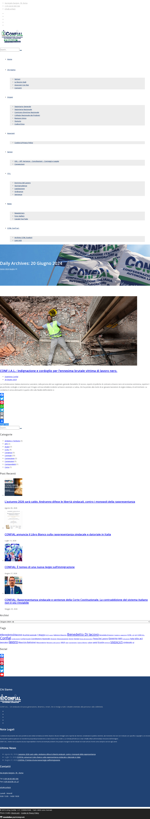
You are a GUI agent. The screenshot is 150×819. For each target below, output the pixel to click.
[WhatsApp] (75, 406)
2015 (47, 635)
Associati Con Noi (22, 85)
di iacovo (54, 639)
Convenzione (10, 458)
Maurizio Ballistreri (27, 642)
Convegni (8, 455)
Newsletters (19, 213)
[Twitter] (75, 399)
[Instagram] (75, 659)
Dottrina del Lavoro (23, 183)
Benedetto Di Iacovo (83, 634)
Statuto (18, 121)
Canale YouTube (21, 219)
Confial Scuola (25, 639)
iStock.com (15, 813)
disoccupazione (62, 639)
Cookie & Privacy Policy (24, 143)
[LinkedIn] (75, 667)
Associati (11, 133)
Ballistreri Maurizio (60, 635)
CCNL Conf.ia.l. (13, 228)
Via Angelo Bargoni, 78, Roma (16, 3)
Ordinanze (19, 191)
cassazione (123, 635)
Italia (132, 638)
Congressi (8, 452)
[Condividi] (75, 421)
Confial (5, 638)
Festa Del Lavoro (100, 638)
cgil (133, 635)
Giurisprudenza (21, 186)
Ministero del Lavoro (53, 642)
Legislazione (20, 189)
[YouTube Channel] (75, 674)
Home (9, 59)
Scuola (101, 642)
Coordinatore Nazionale (40, 638)
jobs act (139, 638)
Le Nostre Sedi (20, 82)
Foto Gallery (19, 216)
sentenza (107, 642)
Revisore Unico (20, 118)
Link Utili (18, 240)
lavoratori (4, 642)
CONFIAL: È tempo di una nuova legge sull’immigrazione (40, 567)
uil (133, 642)
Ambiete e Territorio (12, 441)
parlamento (73, 642)
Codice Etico (19, 124)
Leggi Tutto (4, 424)
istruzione (126, 639)
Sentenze (18, 194)
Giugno (12, 269)
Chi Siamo (11, 70)
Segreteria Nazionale (23, 109)
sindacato (127, 642)
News (9, 204)
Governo (113, 638)
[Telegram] (75, 410)
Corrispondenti (10, 464)
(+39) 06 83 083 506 (12, 6)
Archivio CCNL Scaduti (23, 237)
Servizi (10, 152)
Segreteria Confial (11, 377)
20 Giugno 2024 (11, 379)
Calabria (117, 635)
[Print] (75, 414)
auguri (51, 635)
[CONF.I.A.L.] (12, 42)
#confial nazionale (30, 635)
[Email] (75, 417)
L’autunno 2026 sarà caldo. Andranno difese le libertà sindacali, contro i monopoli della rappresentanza (70, 501)
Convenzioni (19, 164)
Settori (17, 79)
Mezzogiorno (41, 642)
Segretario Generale (23, 106)
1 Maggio (41, 634)
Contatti (18, 88)
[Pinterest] (75, 402)
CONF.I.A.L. (141, 635)
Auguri (7, 447)
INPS (120, 638)
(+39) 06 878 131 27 (11, 782)
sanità (95, 642)
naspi (67, 642)
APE (6, 444)
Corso (7, 467)
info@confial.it (10, 9)
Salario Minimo (82, 642)
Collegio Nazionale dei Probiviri (27, 115)
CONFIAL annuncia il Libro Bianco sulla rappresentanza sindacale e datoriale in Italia (58, 534)
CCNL (7, 450)
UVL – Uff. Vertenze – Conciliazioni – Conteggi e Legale (37, 161)
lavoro (13, 642)
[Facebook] (75, 395)
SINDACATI (116, 642)
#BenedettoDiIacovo (11, 634)
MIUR (63, 642)
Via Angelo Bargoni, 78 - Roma (11, 773)
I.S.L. (9, 173)
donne (71, 639)
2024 (7, 269)
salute (90, 643)
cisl (136, 635)
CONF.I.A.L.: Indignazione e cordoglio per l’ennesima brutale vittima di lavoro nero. (58, 371)
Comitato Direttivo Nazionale (27, 112)
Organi (10, 97)
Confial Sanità (15, 639)
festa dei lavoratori (86, 639)
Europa (76, 639)
